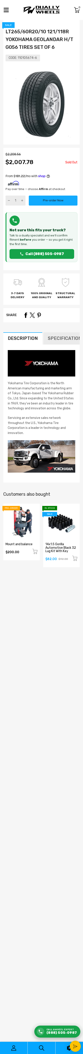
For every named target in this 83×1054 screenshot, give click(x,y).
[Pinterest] (39, 315)
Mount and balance (19, 544)
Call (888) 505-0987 (44, 254)
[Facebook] (25, 315)
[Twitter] (32, 315)
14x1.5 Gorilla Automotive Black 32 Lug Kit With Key (60, 547)
